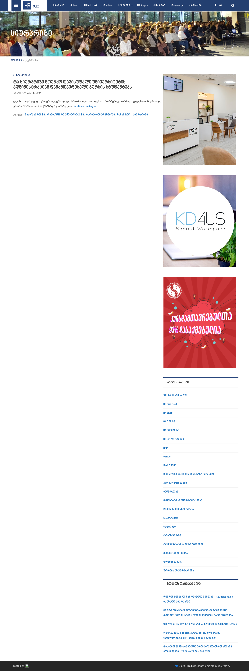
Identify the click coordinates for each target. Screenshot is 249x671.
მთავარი (58, 5)
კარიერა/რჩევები (175, 483)
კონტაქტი (195, 5)
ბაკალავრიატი (35, 115)
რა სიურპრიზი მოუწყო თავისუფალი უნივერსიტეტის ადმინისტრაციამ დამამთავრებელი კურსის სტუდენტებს (72, 85)
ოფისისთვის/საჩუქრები (179, 509)
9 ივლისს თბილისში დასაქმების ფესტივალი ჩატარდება (200, 624)
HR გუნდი (169, 421)
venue (167, 457)
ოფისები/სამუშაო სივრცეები (182, 500)
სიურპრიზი (140, 115)
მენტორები (170, 492)
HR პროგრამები (173, 439)
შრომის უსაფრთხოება (178, 571)
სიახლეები (23, 75)
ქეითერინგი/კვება (175, 553)
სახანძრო (124, 115)
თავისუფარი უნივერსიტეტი (65, 115)
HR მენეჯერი (171, 430)
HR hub (73, 5)
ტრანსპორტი (172, 535)
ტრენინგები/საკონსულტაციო (183, 544)
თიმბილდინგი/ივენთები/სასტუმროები (189, 474)
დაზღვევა (169, 465)
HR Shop (141, 5)
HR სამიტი (159, 5)
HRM (165, 448)
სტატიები (124, 5)
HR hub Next (90, 5)
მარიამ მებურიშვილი (100, 115)
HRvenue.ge (177, 5)
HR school (107, 5)
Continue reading (85, 106)
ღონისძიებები (172, 562)
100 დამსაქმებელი (175, 395)
